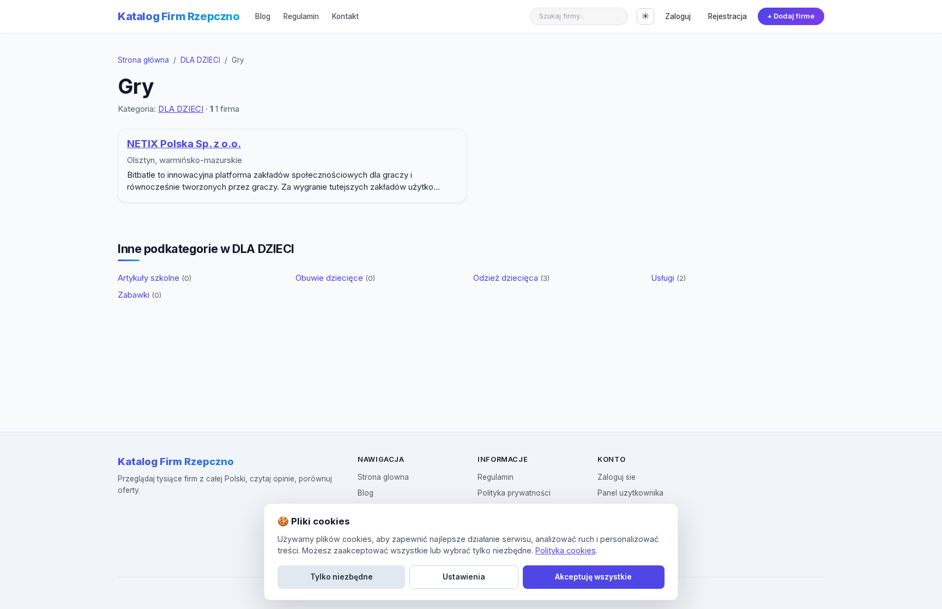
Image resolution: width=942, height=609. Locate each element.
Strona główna (143, 60)
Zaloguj (678, 16)
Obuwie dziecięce (335, 278)
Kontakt (345, 16)
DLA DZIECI (200, 60)
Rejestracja (727, 16)
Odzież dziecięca (511, 278)
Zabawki (139, 295)
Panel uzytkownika (630, 493)
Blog (262, 16)
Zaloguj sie (616, 477)
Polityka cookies (565, 550)
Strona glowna (383, 477)
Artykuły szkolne (154, 278)
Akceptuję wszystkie (593, 576)
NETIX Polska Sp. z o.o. (184, 143)
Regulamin (301, 16)
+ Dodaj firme (790, 16)
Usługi (668, 278)
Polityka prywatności (514, 493)
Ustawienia (464, 576)
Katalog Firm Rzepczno (179, 16)
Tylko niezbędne (341, 576)
